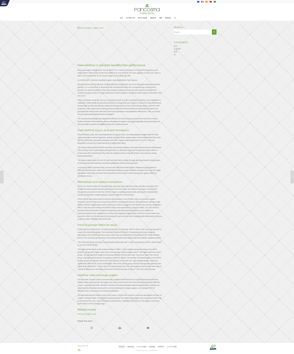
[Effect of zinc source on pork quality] (292, 177)
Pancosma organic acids (87, 314)
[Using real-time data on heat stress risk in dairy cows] (2, 177)
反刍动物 (177, 49)
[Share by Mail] (148, 328)
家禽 (175, 51)
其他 (175, 46)
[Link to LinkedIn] (79, 349)
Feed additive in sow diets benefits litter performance (111, 65)
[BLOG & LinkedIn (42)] (120, 44)
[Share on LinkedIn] (120, 328)
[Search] (174, 18)
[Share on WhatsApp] (92, 328)
